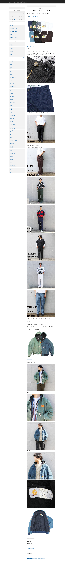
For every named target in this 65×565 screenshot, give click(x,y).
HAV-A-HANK (12, 96)
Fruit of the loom (12, 92)
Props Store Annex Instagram (31, 561)
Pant (10, 134)
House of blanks (12, 102)
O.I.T (10, 131)
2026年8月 (11, 42)
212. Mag (11, 61)
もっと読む (23, 57)
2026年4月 (11, 48)
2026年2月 (11, 51)
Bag (10, 68)
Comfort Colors (12, 83)
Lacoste (11, 111)
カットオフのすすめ (13, 38)
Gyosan (11, 34)
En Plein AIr (11, 89)
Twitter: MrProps (13, 7)
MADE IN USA (12, 121)
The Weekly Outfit (12, 153)
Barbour (11, 71)
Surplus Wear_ (12, 147)
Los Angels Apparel (12, 115)
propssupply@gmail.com (32, 546)
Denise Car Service (13, 86)
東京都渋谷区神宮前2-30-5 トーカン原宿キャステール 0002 (36, 558)
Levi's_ (11, 112)
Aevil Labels (12, 65)
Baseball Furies (12, 25)
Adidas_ (11, 64)
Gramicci (11, 93)
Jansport (11, 108)
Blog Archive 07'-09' (13, 77)
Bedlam (11, 74)
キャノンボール (12, 172)
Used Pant (11, 156)
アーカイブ (17, 41)
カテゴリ (17, 59)
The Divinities (12, 150)
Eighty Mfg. (11, 87)
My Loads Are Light (12, 128)
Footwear (11, 90)
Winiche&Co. (12, 168)
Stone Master (12, 144)
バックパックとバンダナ (13, 28)
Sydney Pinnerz (12, 149)
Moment (11, 127)
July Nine (11, 109)
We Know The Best (12, 165)
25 (14, 19)
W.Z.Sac (11, 163)
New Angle (11, 130)
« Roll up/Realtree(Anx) (38, 6)
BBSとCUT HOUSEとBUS (13, 31)
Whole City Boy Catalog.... (13, 37)
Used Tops (11, 159)
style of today (12, 146)
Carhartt (11, 80)
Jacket (11, 106)
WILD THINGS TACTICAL (13, 166)
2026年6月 (11, 45)
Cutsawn (11, 84)
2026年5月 (11, 47)
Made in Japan (12, 118)
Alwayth (11, 67)
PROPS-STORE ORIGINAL (14, 140)
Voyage (11, 162)
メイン (42, 6)
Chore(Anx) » (46, 6)
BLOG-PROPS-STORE (13, 1)
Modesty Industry (12, 125)
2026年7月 (11, 44)
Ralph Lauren (12, 143)
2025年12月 (12, 54)
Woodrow (11, 169)
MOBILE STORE (12, 124)
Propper (11, 137)
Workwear (11, 171)
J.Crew (11, 105)
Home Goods (12, 99)
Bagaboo (11, 70)
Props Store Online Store (30, 548)
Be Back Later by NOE (13, 73)
